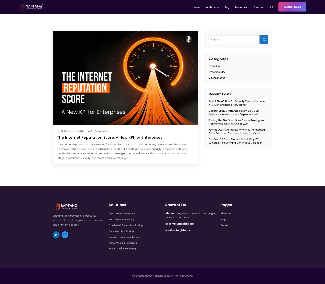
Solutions (210, 7)
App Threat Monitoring (122, 213)
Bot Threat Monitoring (121, 219)
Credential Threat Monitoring (126, 225)
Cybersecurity (217, 72)
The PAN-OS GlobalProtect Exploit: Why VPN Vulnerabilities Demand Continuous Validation (236, 141)
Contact (259, 7)
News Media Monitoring (123, 243)
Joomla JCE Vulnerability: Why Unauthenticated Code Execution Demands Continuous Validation (238, 131)
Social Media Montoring (123, 248)
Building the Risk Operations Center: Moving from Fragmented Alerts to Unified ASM (237, 122)
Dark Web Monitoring (121, 231)
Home (196, 7)
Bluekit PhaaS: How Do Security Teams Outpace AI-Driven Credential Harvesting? (237, 103)
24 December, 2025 (72, 131)
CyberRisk (214, 66)
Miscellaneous (217, 78)
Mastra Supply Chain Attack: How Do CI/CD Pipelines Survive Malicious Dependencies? (234, 112)
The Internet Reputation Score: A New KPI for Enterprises (110, 137)
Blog (226, 7)
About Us (225, 213)
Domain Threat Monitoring (124, 237)
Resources (240, 7)
